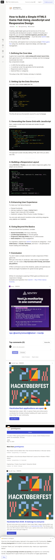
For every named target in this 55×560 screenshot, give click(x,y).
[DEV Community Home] (2, 2)
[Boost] (3, 56)
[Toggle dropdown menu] (50, 286)
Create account (48, 2)
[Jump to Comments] (3, 46)
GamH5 (43, 36)
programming (23, 26)
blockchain (31, 26)
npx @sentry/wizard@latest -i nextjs (26, 333)
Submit (15, 352)
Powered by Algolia (29, 2)
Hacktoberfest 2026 (36, 526)
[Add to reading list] (3, 52)
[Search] (6, 2)
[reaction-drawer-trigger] (3, 40)
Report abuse (35, 357)
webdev (12, 26)
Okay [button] (4, 557)
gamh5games (17, 7)
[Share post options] (2, 61)
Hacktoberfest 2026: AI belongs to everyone (25, 522)
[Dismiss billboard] (53, 538)
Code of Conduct (26, 357)
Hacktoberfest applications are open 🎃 (28, 408)
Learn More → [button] (14, 418)
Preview (22, 352)
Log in (39, 2)
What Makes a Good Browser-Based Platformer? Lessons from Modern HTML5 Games (28, 458)
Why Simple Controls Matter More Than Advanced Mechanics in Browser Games (28, 451)
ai (17, 26)
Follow (30, 432)
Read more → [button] (11, 533)
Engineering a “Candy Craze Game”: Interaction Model (21, 465)
